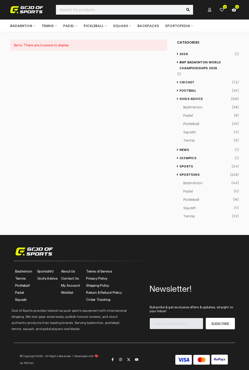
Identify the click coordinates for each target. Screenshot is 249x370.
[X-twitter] (128, 359)
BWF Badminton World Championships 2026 (200, 65)
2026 (183, 54)
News (184, 149)
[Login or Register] (209, 10)
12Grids (29, 363)
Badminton (193, 107)
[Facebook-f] (112, 359)
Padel (188, 115)
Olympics (188, 158)
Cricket (186, 82)
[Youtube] (136, 359)
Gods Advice (191, 99)
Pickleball (191, 123)
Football (187, 90)
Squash (189, 132)
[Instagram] (120, 359)
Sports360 (189, 174)
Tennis (189, 140)
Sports (186, 166)
